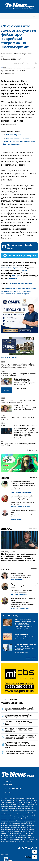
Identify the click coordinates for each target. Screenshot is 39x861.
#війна (9, 289)
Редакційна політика (12, 789)
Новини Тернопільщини (21, 283)
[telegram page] (32, 848)
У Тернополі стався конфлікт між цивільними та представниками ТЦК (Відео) (18, 723)
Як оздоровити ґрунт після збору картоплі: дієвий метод (18, 444)
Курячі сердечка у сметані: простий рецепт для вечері (18, 418)
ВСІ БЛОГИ (34, 569)
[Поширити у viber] (31, 63)
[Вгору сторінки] (34, 852)
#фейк (26, 294)
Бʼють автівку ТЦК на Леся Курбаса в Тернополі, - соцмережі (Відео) (18, 716)
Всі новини (32, 450)
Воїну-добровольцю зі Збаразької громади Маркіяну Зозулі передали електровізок (24, 381)
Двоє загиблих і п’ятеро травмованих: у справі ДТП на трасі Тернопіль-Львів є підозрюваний (19, 730)
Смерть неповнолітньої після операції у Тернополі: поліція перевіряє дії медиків (20, 708)
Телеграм (12, 278)
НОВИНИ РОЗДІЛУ (30, 658)
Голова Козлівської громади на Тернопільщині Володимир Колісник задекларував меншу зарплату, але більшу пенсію (20, 745)
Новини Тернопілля (23, 54)
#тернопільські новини (12, 294)
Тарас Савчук (16, 580)
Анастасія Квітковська (21, 492)
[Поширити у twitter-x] (27, 63)
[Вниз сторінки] (34, 857)
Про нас (7, 781)
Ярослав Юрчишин (19, 594)
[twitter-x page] (26, 848)
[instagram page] (36, 848)
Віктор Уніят (16, 519)
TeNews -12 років (13, 135)
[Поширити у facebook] (23, 63)
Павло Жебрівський (19, 609)
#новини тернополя (10, 291)
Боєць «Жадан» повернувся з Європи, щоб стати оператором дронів (18, 401)
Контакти (7, 785)
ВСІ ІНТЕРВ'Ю (33, 528)
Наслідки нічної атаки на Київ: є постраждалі (19, 425)
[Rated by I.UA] (31, 857)
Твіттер (24, 270)
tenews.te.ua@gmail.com (12, 268)
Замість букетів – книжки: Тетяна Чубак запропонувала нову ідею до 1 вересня (19, 141)
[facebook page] (23, 848)
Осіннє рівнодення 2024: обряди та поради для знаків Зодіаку (18, 374)
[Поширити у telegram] (36, 63)
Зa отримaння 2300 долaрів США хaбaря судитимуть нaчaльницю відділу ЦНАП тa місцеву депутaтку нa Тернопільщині (18, 366)
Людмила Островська (20, 506)
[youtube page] (29, 848)
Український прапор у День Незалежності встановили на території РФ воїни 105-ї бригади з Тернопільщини (20, 737)
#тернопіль (25, 291)
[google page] (19, 848)
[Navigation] (34, 16)
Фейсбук (16, 276)
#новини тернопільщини (24, 289)
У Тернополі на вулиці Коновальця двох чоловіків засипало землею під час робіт (20, 752)
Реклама (7, 792)
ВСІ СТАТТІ (34, 477)
